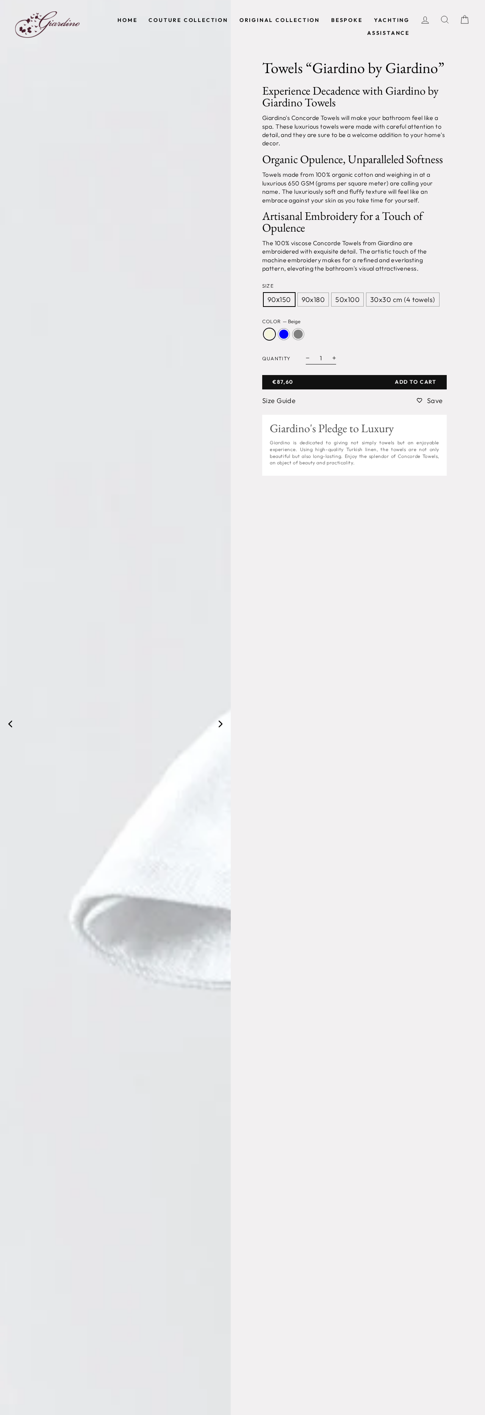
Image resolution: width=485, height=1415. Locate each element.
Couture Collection (188, 20)
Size (268, 286)
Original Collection (279, 20)
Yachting (392, 20)
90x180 (313, 299)
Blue (283, 334)
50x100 (347, 299)
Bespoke (347, 20)
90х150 (279, 299)
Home (127, 20)
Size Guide (279, 400)
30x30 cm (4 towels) (402, 299)
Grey (298, 334)
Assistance (388, 33)
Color (281, 321)
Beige (269, 334)
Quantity (276, 358)
